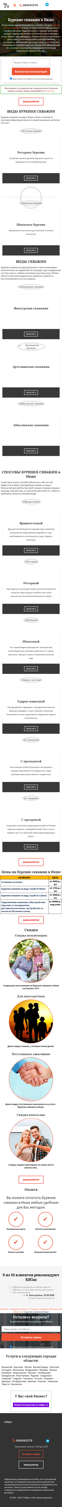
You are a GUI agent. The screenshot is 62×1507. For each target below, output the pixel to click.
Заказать (31, 178)
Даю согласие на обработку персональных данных (32, 79)
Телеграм (49, 91)
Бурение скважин (19, 1309)
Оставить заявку (31, 1453)
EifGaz (8, 1422)
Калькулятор (31, 101)
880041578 (30, 5)
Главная (4, 1309)
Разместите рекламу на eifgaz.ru (31, 1404)
